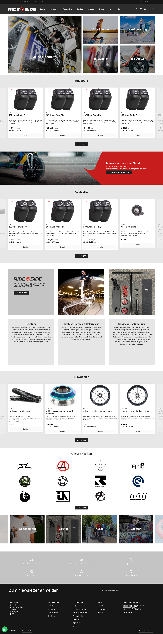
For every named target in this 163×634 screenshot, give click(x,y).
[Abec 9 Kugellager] (137, 211)
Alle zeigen (81, 144)
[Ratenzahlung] (32, 573)
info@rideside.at (17, 605)
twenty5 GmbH (27, 631)
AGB (74, 626)
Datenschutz (77, 619)
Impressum (76, 623)
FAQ (74, 606)
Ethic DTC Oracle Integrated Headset (59, 412)
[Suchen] (136, 9)
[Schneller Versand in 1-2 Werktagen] (81, 561)
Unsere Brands (21, 292)
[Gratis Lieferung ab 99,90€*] (32, 561)
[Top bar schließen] (152, 2)
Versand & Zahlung (79, 609)
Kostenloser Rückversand (35, 2)
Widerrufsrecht (77, 616)
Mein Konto (51, 609)
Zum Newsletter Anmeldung (119, 172)
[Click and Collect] (131, 573)
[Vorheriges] (6, 113)
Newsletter (51, 616)
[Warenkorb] (149, 9)
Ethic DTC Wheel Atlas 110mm (97, 411)
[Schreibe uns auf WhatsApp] (5, 629)
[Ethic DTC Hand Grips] (25, 395)
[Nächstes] (157, 113)
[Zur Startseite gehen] (22, 9)
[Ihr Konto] (145, 9)
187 (10, 112)
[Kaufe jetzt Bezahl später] (131, 561)
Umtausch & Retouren (80, 612)
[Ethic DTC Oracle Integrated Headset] (63, 395)
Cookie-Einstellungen (146, 631)
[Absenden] (132, 590)
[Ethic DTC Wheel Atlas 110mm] (100, 395)
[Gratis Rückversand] (81, 573)
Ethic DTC (12, 408)
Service (100, 606)
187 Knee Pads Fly (18, 115)
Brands (100, 612)
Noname (123, 224)
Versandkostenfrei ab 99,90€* (17, 2)
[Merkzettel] (141, 9)
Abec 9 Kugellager (129, 227)
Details (25, 135)
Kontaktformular (53, 612)
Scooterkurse (102, 609)
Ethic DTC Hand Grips (19, 411)
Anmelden (51, 606)
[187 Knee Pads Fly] (25, 99)
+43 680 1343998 (17, 607)
